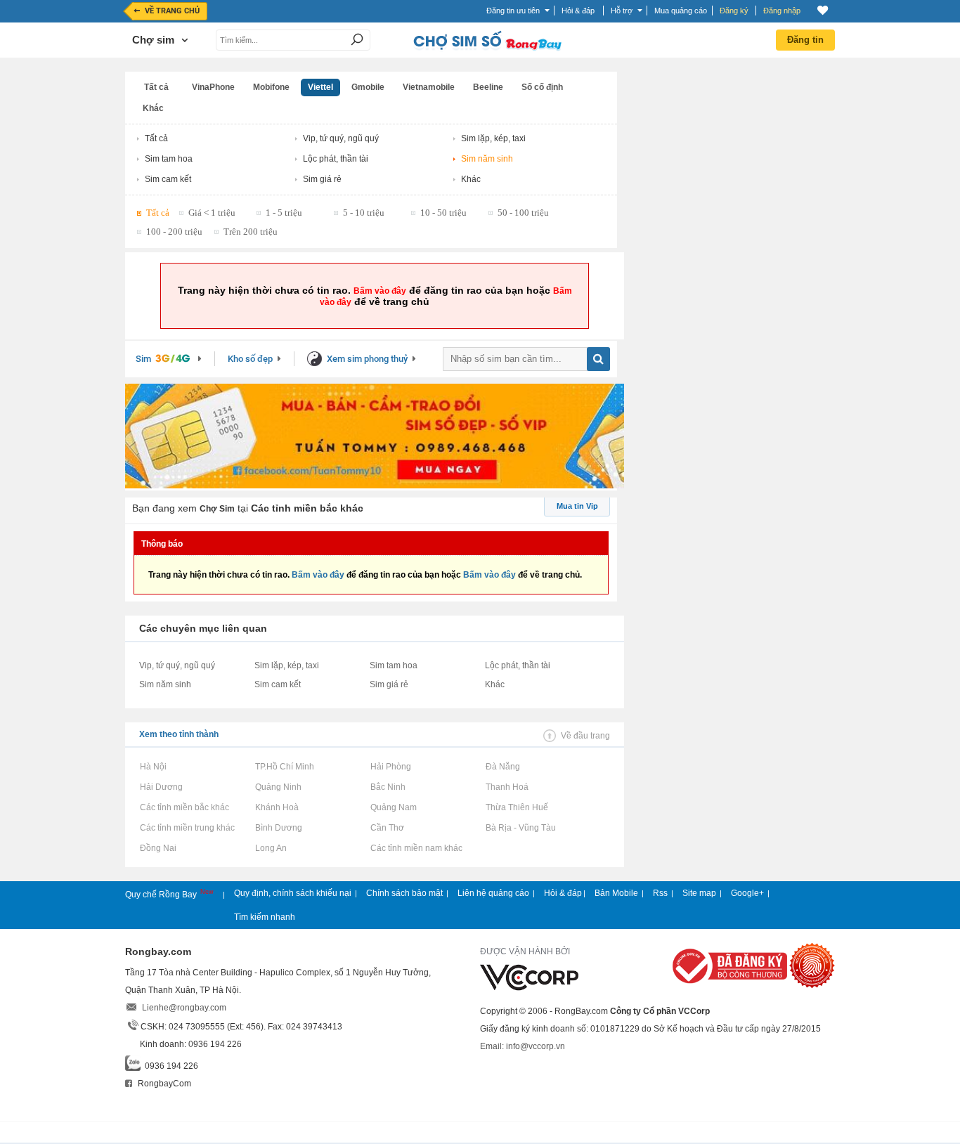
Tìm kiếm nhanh (264, 917)
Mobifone (271, 87)
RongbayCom (163, 1083)
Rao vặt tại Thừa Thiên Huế (516, 807)
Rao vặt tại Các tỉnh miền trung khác (187, 828)
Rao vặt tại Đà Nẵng (502, 767)
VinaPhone (213, 87)
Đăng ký (734, 10)
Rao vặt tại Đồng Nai (157, 848)
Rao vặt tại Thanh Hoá (506, 787)
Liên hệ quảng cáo (493, 893)
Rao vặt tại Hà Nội (153, 767)
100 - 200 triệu (174, 231)
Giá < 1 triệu (211, 212)
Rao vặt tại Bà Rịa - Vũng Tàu (520, 828)
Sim (143, 358)
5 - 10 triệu (363, 212)
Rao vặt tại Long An (270, 848)
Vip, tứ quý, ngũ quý (341, 138)
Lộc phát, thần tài (335, 159)
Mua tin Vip (577, 506)
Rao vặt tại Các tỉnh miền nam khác (416, 848)
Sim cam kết (168, 179)
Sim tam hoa (169, 159)
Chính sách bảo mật (404, 893)
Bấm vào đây (379, 291)
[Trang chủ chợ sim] (486, 49)
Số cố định (542, 87)
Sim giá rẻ (322, 179)
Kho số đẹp (250, 358)
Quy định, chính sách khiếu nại (292, 893)
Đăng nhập (781, 10)
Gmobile (367, 87)
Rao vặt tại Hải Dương (161, 787)
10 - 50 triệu (443, 212)
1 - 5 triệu (284, 212)
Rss (660, 893)
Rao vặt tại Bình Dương (278, 828)
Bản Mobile (616, 893)
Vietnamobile (429, 87)
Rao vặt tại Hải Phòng (390, 767)
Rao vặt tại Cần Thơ (387, 828)
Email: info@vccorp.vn (522, 1046)
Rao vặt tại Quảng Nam (393, 807)
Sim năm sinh (487, 159)
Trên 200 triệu (250, 231)
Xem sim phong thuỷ (367, 358)
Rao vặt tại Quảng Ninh (277, 787)
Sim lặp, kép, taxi (493, 138)
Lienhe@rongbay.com (184, 1008)
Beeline (488, 87)
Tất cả (156, 87)
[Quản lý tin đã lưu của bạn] (822, 10)
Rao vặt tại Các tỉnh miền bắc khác (184, 807)
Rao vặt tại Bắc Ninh (388, 787)
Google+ (747, 893)
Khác (153, 108)
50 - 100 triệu (523, 212)
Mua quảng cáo (680, 10)
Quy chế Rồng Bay (162, 894)
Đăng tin (805, 39)
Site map (699, 893)
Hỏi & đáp (563, 893)
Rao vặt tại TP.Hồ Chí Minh (284, 767)
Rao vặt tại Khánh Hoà (276, 807)
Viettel (320, 87)
